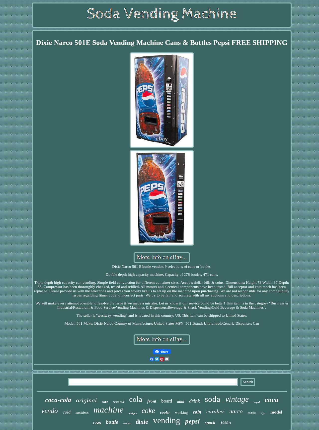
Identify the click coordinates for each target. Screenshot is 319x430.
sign (263, 413)
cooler (165, 412)
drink (194, 401)
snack (210, 422)
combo (252, 413)
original (86, 400)
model (276, 412)
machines (82, 413)
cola (135, 399)
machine (108, 410)
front (151, 401)
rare (105, 402)
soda (212, 399)
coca (272, 400)
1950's (225, 423)
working (181, 413)
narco (236, 411)
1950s (97, 423)
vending (166, 420)
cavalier (215, 411)
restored (118, 402)
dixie (142, 422)
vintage (237, 399)
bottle (112, 422)
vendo (49, 411)
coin (197, 412)
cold (67, 412)
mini (180, 402)
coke (148, 410)
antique (133, 413)
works (127, 423)
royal (257, 402)
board (166, 401)
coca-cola (58, 400)
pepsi (192, 421)
